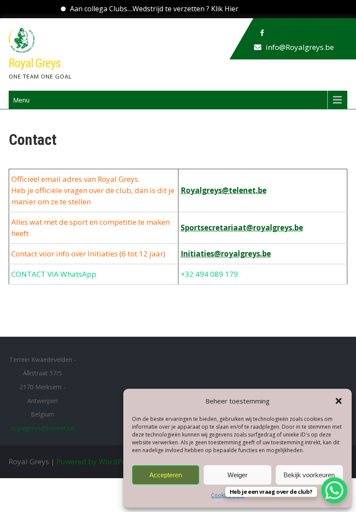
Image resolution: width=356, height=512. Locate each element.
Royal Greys (35, 63)
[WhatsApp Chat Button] (334, 490)
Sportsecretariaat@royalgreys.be (242, 228)
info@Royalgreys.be (300, 47)
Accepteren (165, 475)
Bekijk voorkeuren (309, 475)
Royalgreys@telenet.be (224, 190)
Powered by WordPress (96, 461)
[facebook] (262, 33)
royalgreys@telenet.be (42, 428)
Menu (21, 99)
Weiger (237, 475)
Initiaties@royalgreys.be (226, 254)
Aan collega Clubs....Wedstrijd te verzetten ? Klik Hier (145, 8)
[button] (338, 401)
